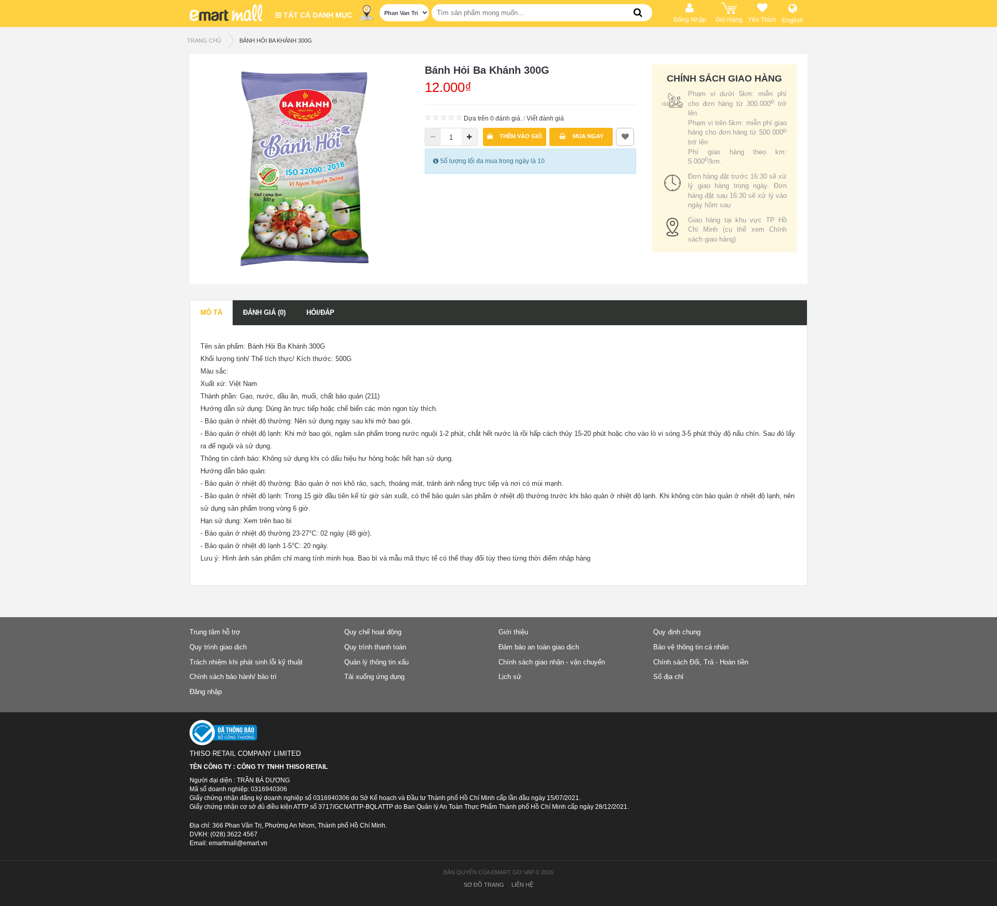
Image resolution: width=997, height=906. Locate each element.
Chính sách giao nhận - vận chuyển (551, 662)
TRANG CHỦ (204, 40)
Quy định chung (676, 632)
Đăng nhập (206, 692)
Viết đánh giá (545, 118)
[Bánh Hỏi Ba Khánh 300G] (304, 168)
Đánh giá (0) (264, 312)
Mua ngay (587, 136)
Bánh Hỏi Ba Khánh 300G (275, 40)
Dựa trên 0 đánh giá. (493, 118)
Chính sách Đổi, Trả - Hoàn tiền (700, 662)
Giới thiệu (513, 632)
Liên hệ (522, 885)
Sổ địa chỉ (668, 677)
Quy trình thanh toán (375, 647)
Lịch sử (509, 677)
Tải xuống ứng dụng (374, 677)
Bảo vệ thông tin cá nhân (691, 647)
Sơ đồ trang (484, 885)
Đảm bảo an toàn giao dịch (538, 647)
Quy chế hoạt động (372, 632)
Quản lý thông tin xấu (376, 662)
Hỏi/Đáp (320, 312)
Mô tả (211, 312)
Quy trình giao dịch (218, 647)
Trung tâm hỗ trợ (215, 632)
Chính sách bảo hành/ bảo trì (233, 677)
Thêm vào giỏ (520, 136)
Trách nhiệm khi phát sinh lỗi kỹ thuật (246, 662)
